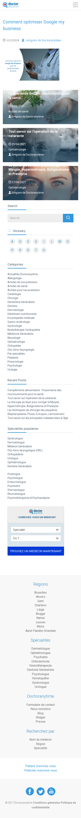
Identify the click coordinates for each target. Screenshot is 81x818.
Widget (40, 717)
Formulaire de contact (40, 705)
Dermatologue (16, 442)
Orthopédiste (15, 454)
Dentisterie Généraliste (21, 302)
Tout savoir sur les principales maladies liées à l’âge (38, 418)
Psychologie (15, 365)
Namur (40, 618)
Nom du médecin (40, 739)
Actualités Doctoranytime (23, 274)
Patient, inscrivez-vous (40, 766)
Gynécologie (15, 325)
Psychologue (15, 477)
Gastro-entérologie (19, 321)
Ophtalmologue (17, 462)
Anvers (40, 597)
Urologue (13, 458)
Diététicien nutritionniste (22, 313)
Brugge (40, 614)
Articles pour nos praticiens (24, 290)
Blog (40, 713)
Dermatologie (16, 309)
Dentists (12, 305)
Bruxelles (40, 592)
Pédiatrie (13, 357)
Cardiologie (14, 294)
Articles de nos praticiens (22, 282)
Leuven (40, 622)
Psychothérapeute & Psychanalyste (29, 497)
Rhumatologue (16, 493)
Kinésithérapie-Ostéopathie (24, 329)
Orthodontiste (40, 661)
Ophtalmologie (16, 341)
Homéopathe (40, 678)
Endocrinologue (17, 481)
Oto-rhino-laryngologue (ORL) (25, 450)
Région (40, 744)
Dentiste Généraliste (20, 466)
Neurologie (14, 337)
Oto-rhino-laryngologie (21, 349)
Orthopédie (14, 345)
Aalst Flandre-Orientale (40, 631)
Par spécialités (16, 353)
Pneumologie (15, 361)
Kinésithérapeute (40, 665)
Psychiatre (14, 485)
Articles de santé (18, 286)
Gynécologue (15, 438)
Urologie (12, 369)
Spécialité (40, 748)
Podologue (14, 474)
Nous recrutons (41, 709)
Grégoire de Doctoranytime (43, 40)
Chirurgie (13, 298)
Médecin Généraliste (20, 446)
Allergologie (15, 278)
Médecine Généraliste (20, 333)
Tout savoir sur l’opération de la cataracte (32, 398)
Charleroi (40, 605)
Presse (40, 721)
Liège (40, 609)
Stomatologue (16, 489)
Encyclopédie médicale (21, 317)
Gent (40, 601)
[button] (68, 218)
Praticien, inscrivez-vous (40, 770)
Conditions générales (47, 802)
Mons (40, 626)
